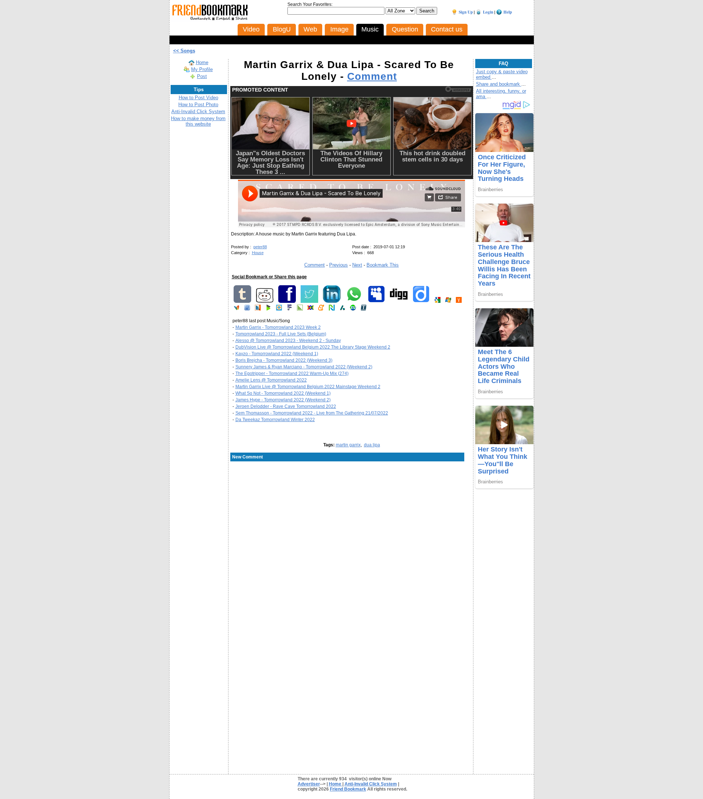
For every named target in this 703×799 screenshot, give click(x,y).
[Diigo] (421, 301)
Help (507, 12)
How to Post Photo (198, 104)
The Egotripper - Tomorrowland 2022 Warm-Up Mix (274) (292, 373)
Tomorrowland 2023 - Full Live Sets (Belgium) (280, 334)
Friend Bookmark (348, 789)
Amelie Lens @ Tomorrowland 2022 (271, 380)
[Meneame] (321, 309)
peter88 (260, 247)
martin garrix (348, 444)
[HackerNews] (459, 301)
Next (357, 265)
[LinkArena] (300, 309)
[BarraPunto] (258, 309)
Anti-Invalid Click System (198, 111)
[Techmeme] (363, 309)
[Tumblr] (242, 301)
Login (488, 12)
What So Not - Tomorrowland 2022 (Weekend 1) (283, 393)
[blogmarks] (268, 309)
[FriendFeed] (247, 309)
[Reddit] (264, 301)
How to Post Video (198, 97)
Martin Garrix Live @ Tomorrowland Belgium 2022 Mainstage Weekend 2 (307, 386)
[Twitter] (309, 301)
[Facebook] (287, 301)
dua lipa (372, 444)
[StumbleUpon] (353, 309)
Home (202, 62)
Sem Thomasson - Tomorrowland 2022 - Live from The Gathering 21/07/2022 (311, 413)
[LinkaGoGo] (310, 309)
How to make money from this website (198, 121)
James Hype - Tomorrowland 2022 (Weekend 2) (283, 399)
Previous (338, 265)
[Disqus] (351, 521)
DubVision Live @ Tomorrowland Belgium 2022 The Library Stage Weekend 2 (312, 347)
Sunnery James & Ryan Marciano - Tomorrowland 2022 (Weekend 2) (303, 366)
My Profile (202, 69)
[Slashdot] (342, 309)
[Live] (448, 301)
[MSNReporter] (236, 309)
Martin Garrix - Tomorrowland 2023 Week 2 (278, 327)
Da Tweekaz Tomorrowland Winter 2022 (275, 419)
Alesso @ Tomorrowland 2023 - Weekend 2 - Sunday (288, 340)
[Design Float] (279, 309)
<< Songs (184, 50)
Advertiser (309, 784)
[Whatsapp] (354, 301)
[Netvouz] (331, 309)
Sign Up (466, 12)
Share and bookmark (498, 84)
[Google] (437, 301)
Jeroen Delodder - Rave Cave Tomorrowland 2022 (285, 406)
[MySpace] (376, 301)
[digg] (398, 301)
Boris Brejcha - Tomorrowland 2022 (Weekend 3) (283, 360)
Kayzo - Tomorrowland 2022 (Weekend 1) (276, 353)
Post (202, 76)
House (258, 252)
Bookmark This (383, 265)
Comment (372, 76)
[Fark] (289, 309)
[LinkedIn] (331, 301)
